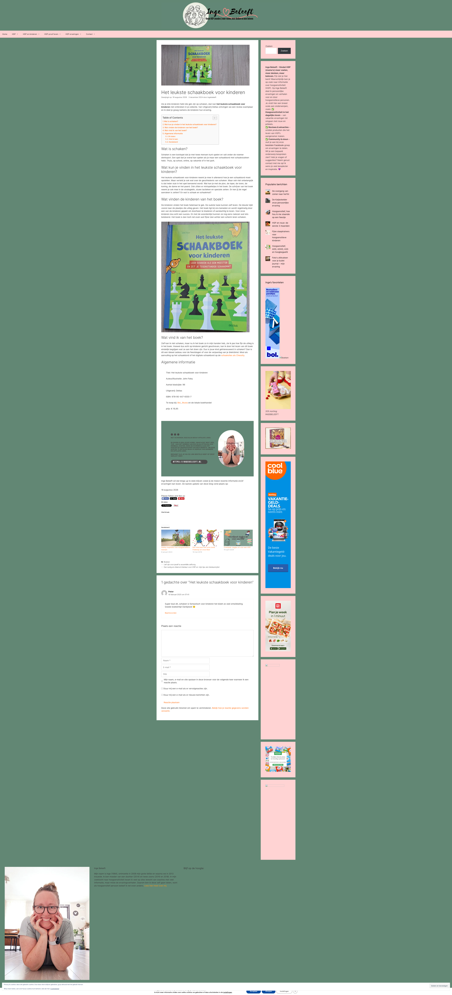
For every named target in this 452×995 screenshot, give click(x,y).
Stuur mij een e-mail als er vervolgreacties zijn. (185, 688)
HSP (14, 34)
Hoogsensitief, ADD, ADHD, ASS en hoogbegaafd (280, 249)
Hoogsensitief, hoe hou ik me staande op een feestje (281, 214)
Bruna (185, 403)
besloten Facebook (274, 145)
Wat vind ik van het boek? (176, 130)
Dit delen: (172, 136)
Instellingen (284, 991)
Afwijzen (268, 991)
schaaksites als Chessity (232, 355)
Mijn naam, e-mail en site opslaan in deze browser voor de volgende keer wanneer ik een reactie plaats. (206, 681)
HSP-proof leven (51, 34)
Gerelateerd (173, 142)
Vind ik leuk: (173, 139)
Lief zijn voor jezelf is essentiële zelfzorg (180, 564)
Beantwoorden (170, 613)
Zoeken (268, 46)
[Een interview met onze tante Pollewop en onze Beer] (207, 538)
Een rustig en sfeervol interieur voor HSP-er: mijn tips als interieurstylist (192, 567)
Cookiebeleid (54, 989)
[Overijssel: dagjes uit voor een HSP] (238, 538)
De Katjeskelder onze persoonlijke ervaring (280, 202)
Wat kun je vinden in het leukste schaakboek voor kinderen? (190, 124)
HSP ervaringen (72, 34)
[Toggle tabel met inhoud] (213, 118)
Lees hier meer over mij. (155, 886)
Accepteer (253, 991)
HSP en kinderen (30, 34)
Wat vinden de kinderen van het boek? (181, 127)
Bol (179, 403)
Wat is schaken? (171, 121)
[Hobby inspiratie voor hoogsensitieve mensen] (175, 538)
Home (4, 34)
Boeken (167, 562)
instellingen (227, 992)
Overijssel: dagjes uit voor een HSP (237, 547)
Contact (89, 34)
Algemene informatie (174, 133)
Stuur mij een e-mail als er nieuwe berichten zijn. (186, 695)
